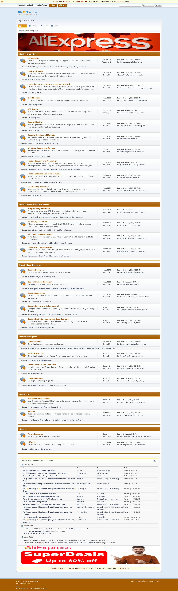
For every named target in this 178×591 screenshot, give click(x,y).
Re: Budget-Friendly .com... (126, 297)
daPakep (141, 381)
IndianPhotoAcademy (144, 436)
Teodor (141, 113)
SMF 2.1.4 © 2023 (21, 581)
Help (132, 581)
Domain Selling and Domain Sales (39, 315)
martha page (142, 251)
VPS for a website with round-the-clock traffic (39, 494)
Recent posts (28, 465)
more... (127, 1)
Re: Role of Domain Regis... (126, 415)
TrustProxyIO (81, 489)
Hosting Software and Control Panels (44, 174)
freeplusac (134, 139)
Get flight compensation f (78, 529)
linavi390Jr (86, 543)
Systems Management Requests (69, 169)
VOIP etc (30, 144)
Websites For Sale (35, 353)
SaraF (79, 494)
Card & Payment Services (47, 256)
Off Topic (31, 442)
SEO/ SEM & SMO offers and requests (59, 243)
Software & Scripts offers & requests (71, 217)
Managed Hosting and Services (41, 148)
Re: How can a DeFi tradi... (126, 436)
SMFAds (18, 583)
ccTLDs (116, 348)
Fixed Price (53, 348)
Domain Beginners (36, 270)
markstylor (140, 368)
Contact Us (139, 581)
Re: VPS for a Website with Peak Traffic (37, 517)
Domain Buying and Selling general (43, 306)
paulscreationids (142, 310)
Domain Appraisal (34, 289)
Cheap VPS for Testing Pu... (126, 75)
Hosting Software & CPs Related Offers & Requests (45, 182)
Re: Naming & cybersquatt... (126, 381)
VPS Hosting (33, 109)
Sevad (41, 543)
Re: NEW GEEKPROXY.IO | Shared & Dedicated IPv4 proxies (44, 504)
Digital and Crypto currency (40, 247)
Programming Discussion (39, 208)
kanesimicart (138, 62)
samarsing (139, 272)
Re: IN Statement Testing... (126, 212)
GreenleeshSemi (143, 297)
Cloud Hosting (34, 98)
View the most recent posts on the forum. (37, 534)
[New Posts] (23, 61)
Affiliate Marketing (63, 256)
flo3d (138, 323)
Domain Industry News (35, 277)
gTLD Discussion (33, 302)
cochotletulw (140, 402)
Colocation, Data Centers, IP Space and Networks (49, 84)
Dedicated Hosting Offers (36, 80)
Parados (140, 75)
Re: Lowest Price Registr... (125, 402)
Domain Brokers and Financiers (42, 364)
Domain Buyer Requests (36, 385)
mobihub (141, 165)
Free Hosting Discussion (38, 186)
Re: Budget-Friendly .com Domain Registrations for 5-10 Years (45, 473)
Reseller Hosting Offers (35, 131)
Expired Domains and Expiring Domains (41, 328)
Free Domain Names (54, 407)
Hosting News (72, 67)
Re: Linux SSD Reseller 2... (126, 126)
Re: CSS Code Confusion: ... (126, 100)
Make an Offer (62, 348)
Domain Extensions (36, 293)
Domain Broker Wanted (35, 373)
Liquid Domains (73, 348)
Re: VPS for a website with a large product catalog (41, 496)
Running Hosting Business (58, 67)
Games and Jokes (46, 449)
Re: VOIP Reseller (123, 139)
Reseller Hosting (35, 122)
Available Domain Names (39, 398)
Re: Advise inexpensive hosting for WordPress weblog (42, 499)
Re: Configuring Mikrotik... (126, 368)
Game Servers (39, 144)
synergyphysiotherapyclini (146, 88)
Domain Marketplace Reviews (56, 420)
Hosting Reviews (43, 67)
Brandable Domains (98, 348)
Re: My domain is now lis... (126, 310)
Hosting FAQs (82, 67)
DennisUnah (78, 543)
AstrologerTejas (143, 100)
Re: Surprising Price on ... (125, 323)
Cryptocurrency (33, 256)
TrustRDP (53, 543)
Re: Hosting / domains (124, 62)
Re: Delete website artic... (125, 225)
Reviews (31, 411)
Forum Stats (28, 525)
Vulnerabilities (32, 169)
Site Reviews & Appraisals (49, 289)
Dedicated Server (35, 71)
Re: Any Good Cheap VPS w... (126, 113)
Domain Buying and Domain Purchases (64, 315)
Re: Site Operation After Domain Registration (39, 471)
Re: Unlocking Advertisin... (126, 88)
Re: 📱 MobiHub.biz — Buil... (126, 165)
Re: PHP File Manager (124, 178)
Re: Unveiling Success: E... (126, 445)
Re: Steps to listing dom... (125, 272)
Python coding (45, 217)
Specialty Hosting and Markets (41, 135)
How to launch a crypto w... (126, 251)
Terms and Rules (149, 581)
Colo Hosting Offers (34, 93)
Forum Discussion (35, 434)
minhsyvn (140, 415)
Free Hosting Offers (34, 195)
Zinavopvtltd (141, 126)
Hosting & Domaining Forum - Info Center (37, 460)
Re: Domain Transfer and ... (126, 356)
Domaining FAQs (49, 277)
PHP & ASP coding (34, 217)
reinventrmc (141, 445)
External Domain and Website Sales (40, 360)
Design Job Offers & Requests (61, 230)
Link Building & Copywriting (37, 243)
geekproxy (80, 504)
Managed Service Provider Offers (39, 156)
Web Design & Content (38, 221)
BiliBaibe (137, 178)
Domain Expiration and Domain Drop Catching (48, 319)
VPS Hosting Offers (34, 118)
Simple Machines (33, 581)
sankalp (93, 543)
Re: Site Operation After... (125, 284)
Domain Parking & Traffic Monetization (71, 289)
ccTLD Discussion (45, 302)
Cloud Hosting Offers (35, 105)
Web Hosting (33, 58)
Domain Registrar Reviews (36, 420)
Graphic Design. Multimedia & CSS (39, 230)
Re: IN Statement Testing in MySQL (35, 502)
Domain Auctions (43, 348)
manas (139, 225)
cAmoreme (141, 356)
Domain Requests (35, 378)
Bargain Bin (110, 348)
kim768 (138, 284)
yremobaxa (141, 212)
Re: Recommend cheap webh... (127, 190)
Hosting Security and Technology (42, 161)
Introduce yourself (34, 449)
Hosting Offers (32, 67)
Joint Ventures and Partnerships (55, 385)
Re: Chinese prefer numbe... (126, 344)
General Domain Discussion (40, 282)
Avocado (80, 496)
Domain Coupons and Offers (37, 407)
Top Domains (32, 348)
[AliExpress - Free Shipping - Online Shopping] (89, 51)
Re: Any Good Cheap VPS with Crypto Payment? (40, 476)
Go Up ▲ (159, 581)
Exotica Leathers (141, 238)
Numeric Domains (85, 348)
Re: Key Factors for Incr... (125, 238)
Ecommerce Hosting (51, 144)
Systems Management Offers (48, 169)
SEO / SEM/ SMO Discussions (40, 234)
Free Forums (26, 583)
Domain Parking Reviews (75, 420)
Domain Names (34, 341)
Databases (54, 217)
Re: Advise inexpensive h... (126, 152)
